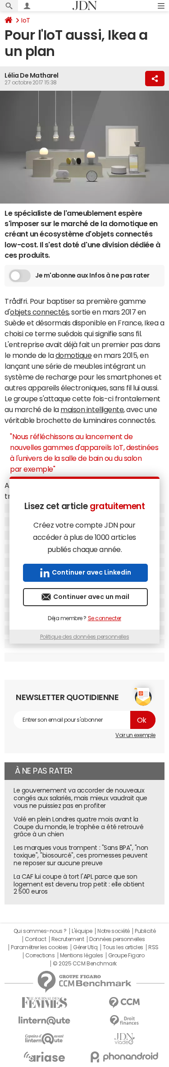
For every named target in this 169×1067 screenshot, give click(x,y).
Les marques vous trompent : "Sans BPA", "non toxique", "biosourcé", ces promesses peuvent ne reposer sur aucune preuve (81, 855)
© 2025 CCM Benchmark (84, 963)
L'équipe (82, 931)
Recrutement (67, 939)
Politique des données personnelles (84, 637)
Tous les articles (123, 947)
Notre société (113, 931)
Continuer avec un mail (91, 597)
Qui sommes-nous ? (40, 931)
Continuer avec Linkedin (91, 572)
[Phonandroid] (125, 1056)
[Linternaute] (45, 1020)
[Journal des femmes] (45, 1002)
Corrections (40, 955)
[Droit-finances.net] (125, 1020)
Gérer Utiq (85, 947)
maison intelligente (91, 409)
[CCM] (125, 1002)
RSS (153, 947)
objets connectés (39, 311)
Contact (35, 939)
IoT (25, 20)
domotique (73, 355)
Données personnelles (117, 939)
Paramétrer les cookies (39, 947)
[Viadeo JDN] (125, 1038)
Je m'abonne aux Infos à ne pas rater (92, 275)
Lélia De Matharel (32, 75)
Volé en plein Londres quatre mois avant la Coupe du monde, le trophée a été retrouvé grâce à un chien (78, 827)
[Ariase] (45, 1057)
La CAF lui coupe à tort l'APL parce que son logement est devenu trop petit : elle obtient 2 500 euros (79, 884)
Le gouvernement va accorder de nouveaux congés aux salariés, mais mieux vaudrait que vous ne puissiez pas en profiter (80, 798)
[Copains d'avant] (45, 1038)
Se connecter (104, 618)
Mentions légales (81, 955)
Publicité (145, 931)
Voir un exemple (135, 735)
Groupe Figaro (126, 955)
